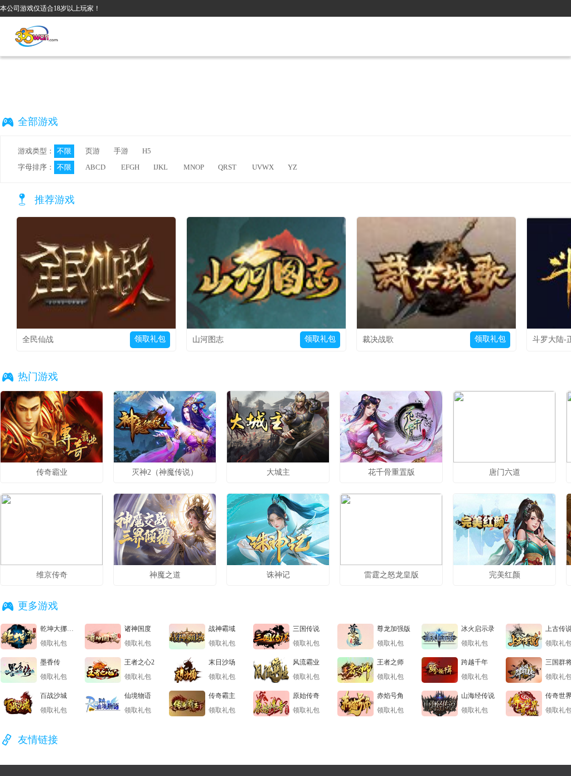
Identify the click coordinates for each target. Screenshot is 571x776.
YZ (292, 167)
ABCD (95, 167)
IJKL (160, 167)
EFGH (130, 167)
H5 (146, 151)
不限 (64, 151)
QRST (227, 167)
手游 (121, 151)
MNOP (193, 167)
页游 (92, 151)
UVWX (263, 167)
